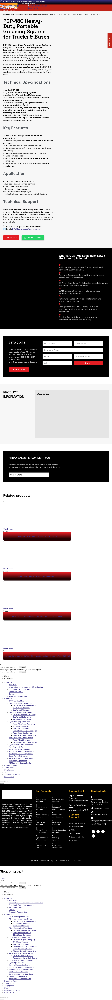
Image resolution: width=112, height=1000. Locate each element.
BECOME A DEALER (28, 3)
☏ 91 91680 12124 (8, 1)
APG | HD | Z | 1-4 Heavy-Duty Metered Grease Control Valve (37, 616)
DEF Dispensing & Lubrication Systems (40, 14)
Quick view (8, 529)
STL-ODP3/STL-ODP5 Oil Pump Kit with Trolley (37, 536)
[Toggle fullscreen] (5, 781)
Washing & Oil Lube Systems (17, 14)
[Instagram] (93, 836)
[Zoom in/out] (7, 781)
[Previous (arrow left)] (1, 783)
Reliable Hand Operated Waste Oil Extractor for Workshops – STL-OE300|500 (37, 656)
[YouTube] (103, 831)
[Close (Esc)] (1, 781)
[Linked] (98, 831)
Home (5, 14)
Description (43, 393)
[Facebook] (93, 831)
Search (22, 667)
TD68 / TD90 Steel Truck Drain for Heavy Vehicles (37, 576)
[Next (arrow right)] (3, 783)
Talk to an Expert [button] (34, 238)
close (2, 878)
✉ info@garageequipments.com (31, 1)
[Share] (3, 781)
